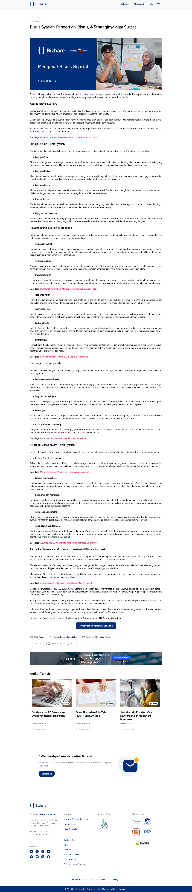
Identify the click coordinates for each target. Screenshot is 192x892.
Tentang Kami (70, 840)
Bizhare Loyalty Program (74, 864)
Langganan (47, 773)
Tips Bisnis (95, 637)
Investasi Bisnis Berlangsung (76, 819)
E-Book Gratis (139, 4)
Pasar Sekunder (71, 829)
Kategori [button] (125, 4)
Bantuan (67, 850)
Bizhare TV (154, 4)
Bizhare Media (70, 859)
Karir (66, 845)
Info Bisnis (105, 637)
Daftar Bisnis (69, 824)
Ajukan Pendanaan (72, 854)
